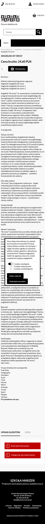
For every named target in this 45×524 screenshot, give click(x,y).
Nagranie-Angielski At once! (12, 83)
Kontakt (27, 506)
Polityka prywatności (31, 508)
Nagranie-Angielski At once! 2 (13, 88)
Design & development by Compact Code (22, 516)
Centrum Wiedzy (14, 508)
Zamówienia (36, 506)
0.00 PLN (40, 15)
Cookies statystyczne (22, 266)
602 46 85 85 (10, 4)
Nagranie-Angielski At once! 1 (13, 86)
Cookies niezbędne (21, 264)
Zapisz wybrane (15, 276)
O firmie (9, 506)
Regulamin (18, 506)
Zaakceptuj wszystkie (17, 281)
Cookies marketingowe (23, 269)
